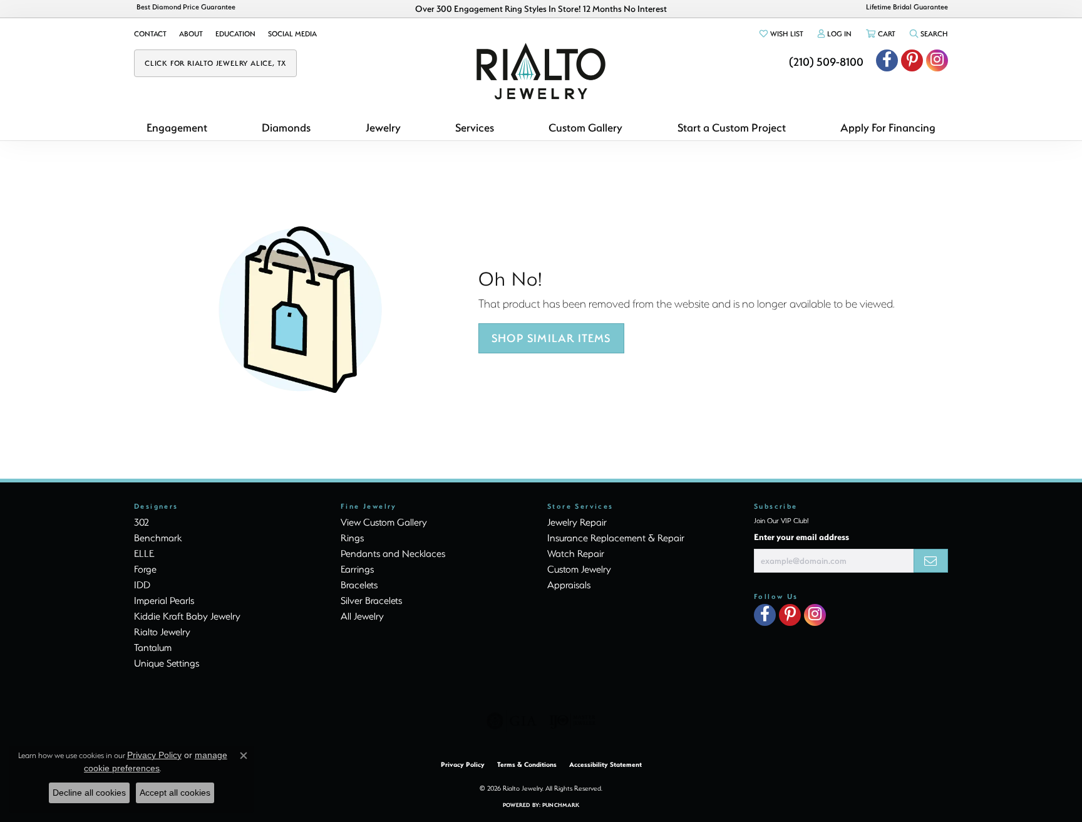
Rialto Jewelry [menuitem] (162, 631)
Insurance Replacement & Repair (615, 537)
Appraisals (568, 584)
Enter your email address (801, 536)
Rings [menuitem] (352, 537)
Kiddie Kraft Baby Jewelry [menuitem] (187, 616)
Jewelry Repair (577, 522)
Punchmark (560, 804)
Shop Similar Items (551, 338)
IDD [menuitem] (142, 584)
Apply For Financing (887, 127)
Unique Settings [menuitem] (166, 663)
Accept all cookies (175, 793)
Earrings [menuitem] (357, 569)
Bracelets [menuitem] (359, 584)
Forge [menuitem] (145, 569)
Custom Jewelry (579, 569)
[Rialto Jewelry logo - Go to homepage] (541, 71)
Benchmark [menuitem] (158, 537)
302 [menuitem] (141, 522)
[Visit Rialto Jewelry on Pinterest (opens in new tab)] (912, 60)
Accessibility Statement (605, 764)
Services (474, 127)
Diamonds (286, 127)
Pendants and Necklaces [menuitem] (393, 553)
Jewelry (383, 127)
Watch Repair (575, 553)
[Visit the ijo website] (572, 721)
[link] (150, 33)
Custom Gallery (585, 127)
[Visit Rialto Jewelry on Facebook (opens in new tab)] (887, 60)
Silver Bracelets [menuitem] (371, 600)
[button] (780, 33)
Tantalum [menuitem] (153, 647)
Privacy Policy (463, 764)
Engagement (177, 127)
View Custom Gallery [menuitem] (384, 522)
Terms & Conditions (527, 764)
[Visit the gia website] (512, 721)
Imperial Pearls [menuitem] (164, 600)
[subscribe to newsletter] (931, 561)
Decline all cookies (89, 793)
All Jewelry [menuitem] (362, 616)
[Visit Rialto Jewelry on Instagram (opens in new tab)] (937, 60)
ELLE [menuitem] (144, 553)
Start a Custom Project (732, 127)
